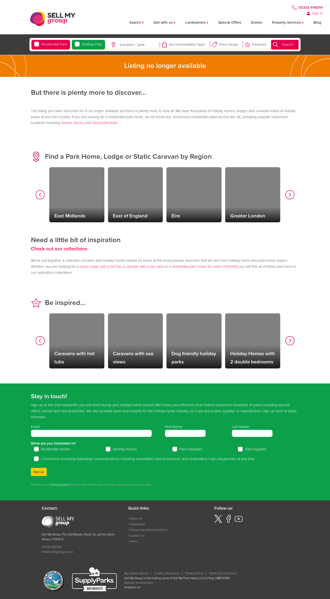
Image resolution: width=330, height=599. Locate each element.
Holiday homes (125, 449)
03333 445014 (311, 7)
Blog (317, 22)
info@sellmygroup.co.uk (57, 551)
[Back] (40, 195)
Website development (138, 582)
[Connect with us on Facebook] (228, 521)
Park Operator (190, 449)
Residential (54, 44)
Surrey (79, 122)
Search (287, 44)
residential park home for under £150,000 (204, 266)
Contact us (137, 535)
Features (259, 44)
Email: (35, 426)
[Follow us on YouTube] (239, 521)
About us (136, 518)
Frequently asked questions (148, 529)
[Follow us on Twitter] (218, 521)
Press (133, 541)
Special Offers (229, 22)
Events (256, 22)
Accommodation (187, 44)
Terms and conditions (223, 573)
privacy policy (60, 485)
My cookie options (136, 573)
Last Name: (241, 426)
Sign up (38, 471)
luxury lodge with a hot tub (100, 266)
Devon (66, 122)
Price (228, 44)
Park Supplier (256, 449)
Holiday (92, 44)
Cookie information (166, 573)
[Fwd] (289, 195)
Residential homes (55, 449)
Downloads (137, 524)
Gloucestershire (104, 122)
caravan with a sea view (145, 266)
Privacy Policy (194, 573)
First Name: (174, 426)
